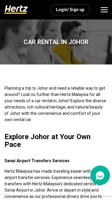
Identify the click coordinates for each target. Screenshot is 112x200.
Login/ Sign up (70, 9)
